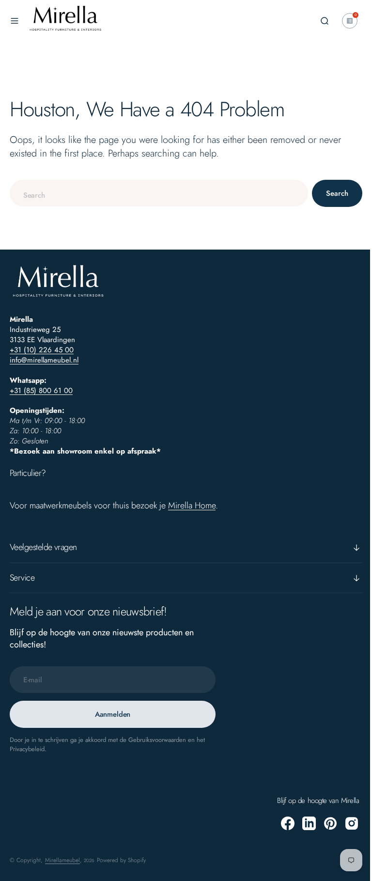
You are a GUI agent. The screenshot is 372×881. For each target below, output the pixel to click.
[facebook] (280, 823)
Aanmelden (113, 714)
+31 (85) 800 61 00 (41, 390)
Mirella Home (192, 505)
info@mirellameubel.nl (44, 360)
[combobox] (155, 193)
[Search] (317, 21)
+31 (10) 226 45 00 (42, 350)
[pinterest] (323, 823)
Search (330, 193)
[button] (14, 21)
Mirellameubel (62, 860)
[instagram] (344, 823)
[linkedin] (301, 823)
